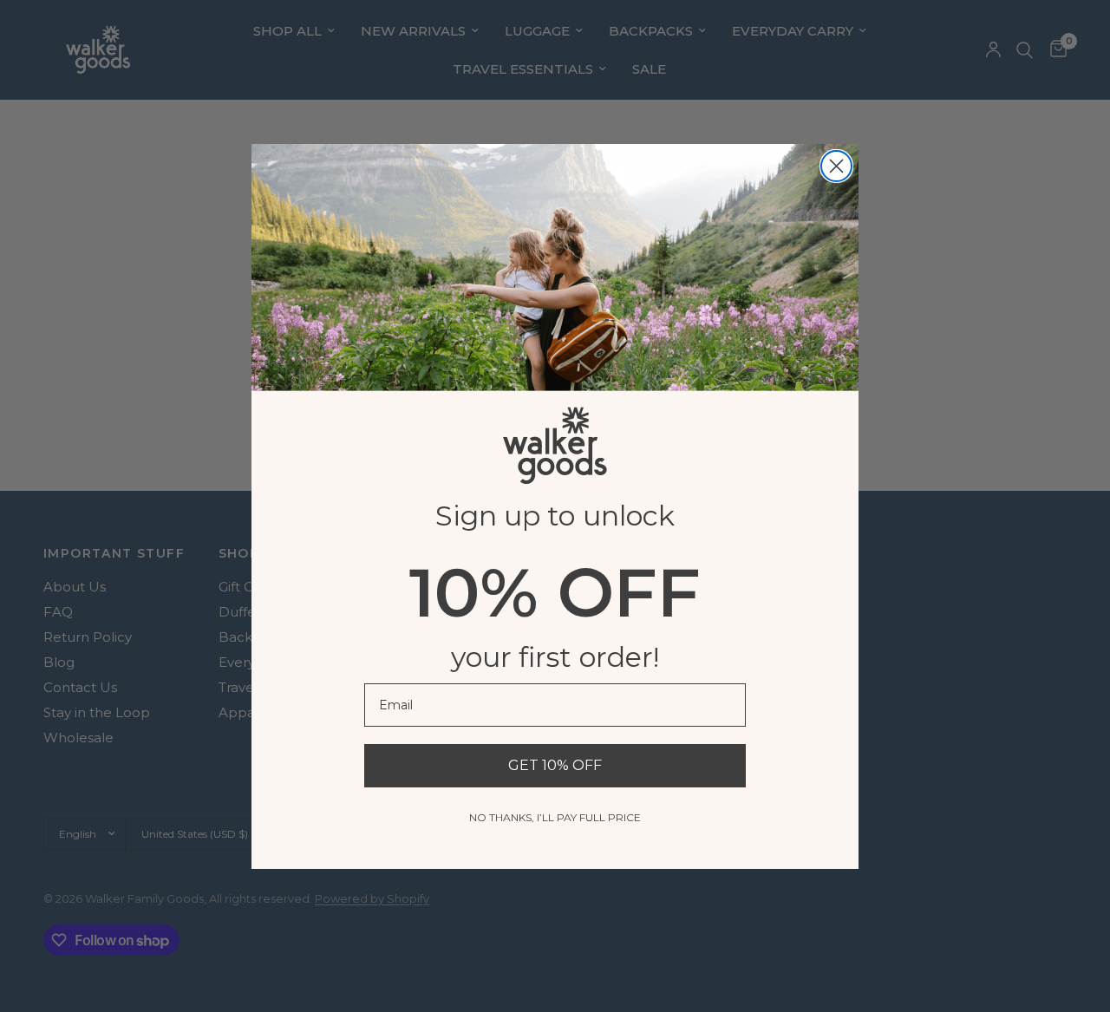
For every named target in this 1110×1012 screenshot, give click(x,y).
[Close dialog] (836, 166)
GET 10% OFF (555, 765)
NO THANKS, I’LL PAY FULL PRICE (555, 817)
